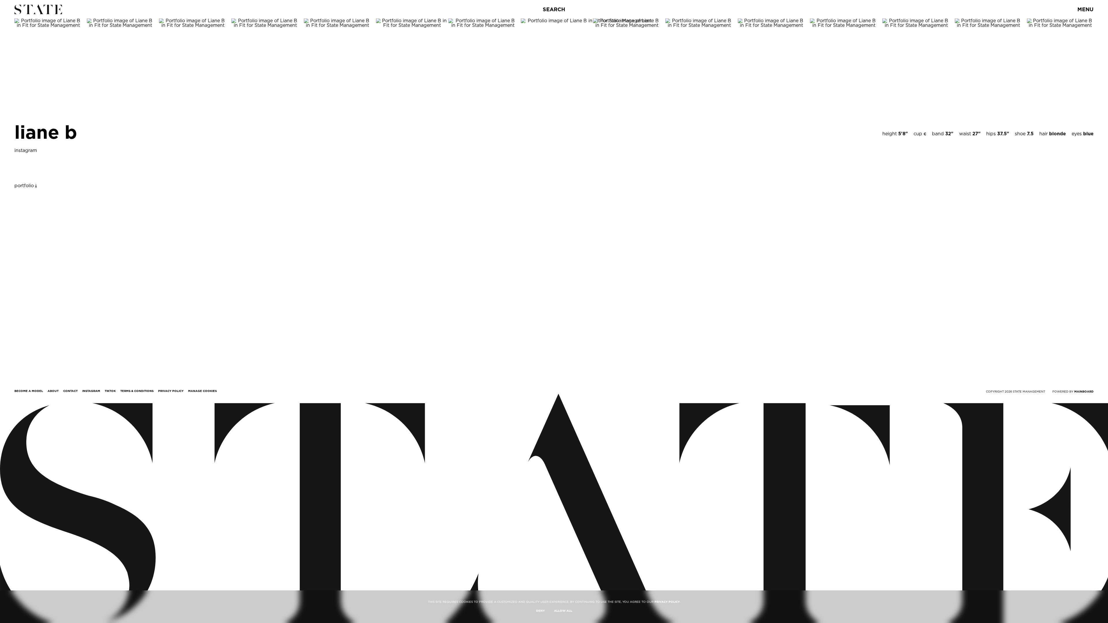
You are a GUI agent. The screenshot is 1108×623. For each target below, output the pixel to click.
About (53, 390)
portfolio (24, 185)
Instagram (91, 390)
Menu (1085, 9)
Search (554, 9)
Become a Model (28, 390)
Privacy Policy (171, 390)
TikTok (110, 390)
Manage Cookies (202, 390)
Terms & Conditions (137, 390)
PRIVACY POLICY (667, 601)
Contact (70, 390)
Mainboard (1084, 391)
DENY (540, 610)
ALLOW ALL (563, 610)
